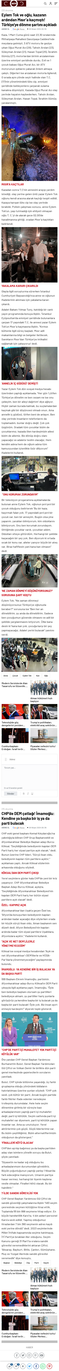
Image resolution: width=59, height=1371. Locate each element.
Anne (5, 675)
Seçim (46, 1263)
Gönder (10, 793)
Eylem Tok (27, 675)
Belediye (18, 1263)
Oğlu (46, 675)
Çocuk (15, 675)
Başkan (6, 1263)
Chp (28, 1263)
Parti (36, 1263)
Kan (37, 675)
